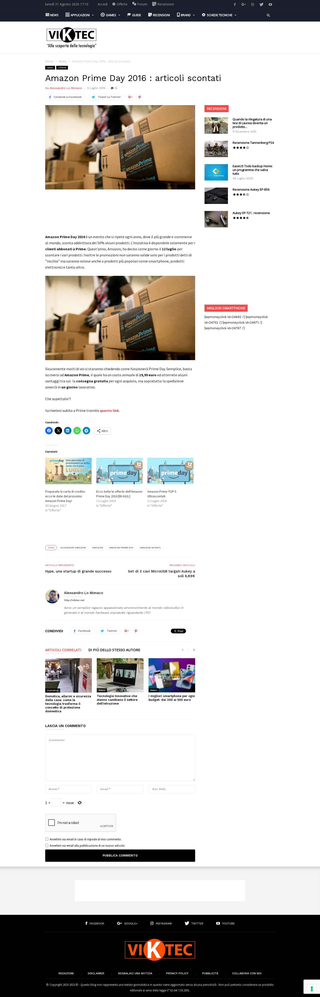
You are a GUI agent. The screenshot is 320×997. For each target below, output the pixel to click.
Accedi (103, 4)
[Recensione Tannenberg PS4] (216, 149)
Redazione (66, 973)
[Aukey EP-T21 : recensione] (216, 219)
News (63, 61)
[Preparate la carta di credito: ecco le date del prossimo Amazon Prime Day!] (68, 471)
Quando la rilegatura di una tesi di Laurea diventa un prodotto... (252, 123)
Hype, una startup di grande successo (78, 571)
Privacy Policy (177, 973)
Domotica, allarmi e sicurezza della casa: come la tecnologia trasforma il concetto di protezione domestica (68, 703)
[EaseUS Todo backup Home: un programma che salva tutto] (216, 172)
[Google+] (243, 4)
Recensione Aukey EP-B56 (251, 189)
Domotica (52, 690)
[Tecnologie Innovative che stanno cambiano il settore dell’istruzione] (120, 675)
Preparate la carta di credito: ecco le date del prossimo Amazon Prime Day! (65, 496)
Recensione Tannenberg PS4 (253, 142)
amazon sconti (150, 547)
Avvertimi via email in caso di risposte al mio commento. (86, 839)
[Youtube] (270, 4)
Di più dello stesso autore (114, 650)
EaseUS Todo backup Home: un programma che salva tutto (253, 170)
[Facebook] (234, 4)
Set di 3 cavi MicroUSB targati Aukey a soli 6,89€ (161, 573)
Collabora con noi (246, 973)
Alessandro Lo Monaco (66, 88)
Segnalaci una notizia (135, 973)
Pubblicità (210, 973)
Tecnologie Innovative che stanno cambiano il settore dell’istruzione (117, 699)
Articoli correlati (63, 650)
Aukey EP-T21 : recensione (251, 213)
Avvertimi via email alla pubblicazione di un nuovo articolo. (87, 846)
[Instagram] (252, 4)
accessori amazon (73, 547)
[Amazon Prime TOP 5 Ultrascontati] (170, 471)
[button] (268, 15)
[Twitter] (261, 4)
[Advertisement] (189, 37)
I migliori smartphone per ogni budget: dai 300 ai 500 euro (172, 698)
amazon (97, 547)
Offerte (62, 67)
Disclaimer (96, 973)
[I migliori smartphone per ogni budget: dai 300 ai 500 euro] (172, 675)
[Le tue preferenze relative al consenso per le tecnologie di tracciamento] (311, 988)
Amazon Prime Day (121, 547)
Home (49, 61)
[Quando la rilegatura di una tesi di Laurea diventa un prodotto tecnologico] (216, 125)
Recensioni (216, 108)
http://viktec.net (74, 600)
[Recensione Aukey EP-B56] (216, 196)
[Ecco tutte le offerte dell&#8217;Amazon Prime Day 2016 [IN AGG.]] (119, 471)
